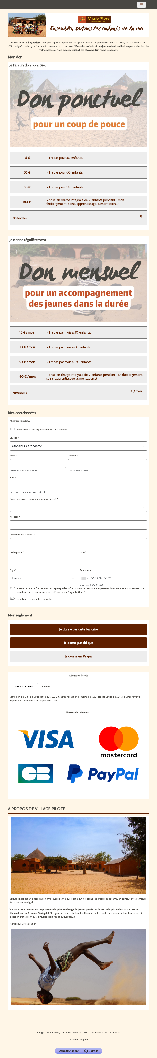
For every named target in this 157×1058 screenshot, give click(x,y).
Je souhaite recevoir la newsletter (34, 599)
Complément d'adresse (22, 534)
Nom (12, 455)
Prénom (72, 455)
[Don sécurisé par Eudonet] (78, 1051)
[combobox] (84, 578)
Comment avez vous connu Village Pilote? (33, 498)
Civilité (13, 437)
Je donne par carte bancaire (78, 629)
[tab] (24, 688)
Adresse (14, 516)
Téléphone (86, 570)
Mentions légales (79, 1039)
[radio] (78, 157)
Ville (82, 552)
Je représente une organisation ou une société (41, 429)
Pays (12, 570)
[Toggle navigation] (141, 5)
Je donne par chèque (78, 643)
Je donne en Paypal (78, 656)
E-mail (13, 477)
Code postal (16, 552)
